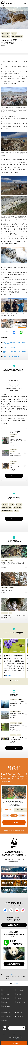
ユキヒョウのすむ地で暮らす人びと (12, 356)
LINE (21, 332)
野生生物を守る (5, 36)
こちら (22, 830)
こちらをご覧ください (16, 1038)
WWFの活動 (20, 990)
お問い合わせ (6, 1006)
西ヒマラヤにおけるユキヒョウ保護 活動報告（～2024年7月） (14, 343)
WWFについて (6, 990)
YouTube (17, 910)
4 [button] (17, 680)
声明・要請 (19, 1012)
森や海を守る (14, 890)
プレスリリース (6, 1012)
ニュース (14, 33)
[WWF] (1, 974)
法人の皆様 (6, 998)
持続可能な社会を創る (14, 877)
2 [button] (12, 680)
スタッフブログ (5, 33)
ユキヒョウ (4, 504)
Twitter (7, 332)
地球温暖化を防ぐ (14, 870)
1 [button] (10, 680)
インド (16, 510)
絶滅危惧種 (19, 504)
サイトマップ (20, 1016)
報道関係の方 (20, 998)
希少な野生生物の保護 (17, 36)
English (5, 1020)
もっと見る (14, 475)
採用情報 (5, 1002)
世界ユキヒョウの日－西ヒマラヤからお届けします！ (14, 351)
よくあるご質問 (21, 1002)
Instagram (23, 910)
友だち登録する (14, 964)
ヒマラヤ (12, 504)
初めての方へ (6, 994)
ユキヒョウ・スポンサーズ (9, 347)
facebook (14, 332)
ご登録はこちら (14, 925)
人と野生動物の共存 (6, 507)
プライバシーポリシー (8, 1016)
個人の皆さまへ (21, 994)
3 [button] (15, 680)
